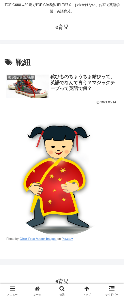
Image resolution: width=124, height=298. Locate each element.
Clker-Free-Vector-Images (38, 238)
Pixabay (67, 238)
